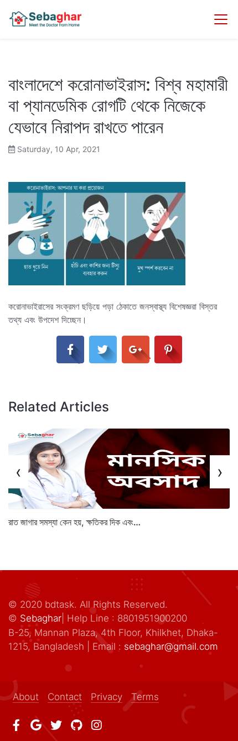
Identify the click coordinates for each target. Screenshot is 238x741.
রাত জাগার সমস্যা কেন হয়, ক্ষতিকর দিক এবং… (74, 522)
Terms (145, 696)
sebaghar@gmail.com (171, 646)
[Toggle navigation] (221, 19)
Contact (65, 696)
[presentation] (18, 471)
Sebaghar (40, 618)
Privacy (106, 696)
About (26, 696)
